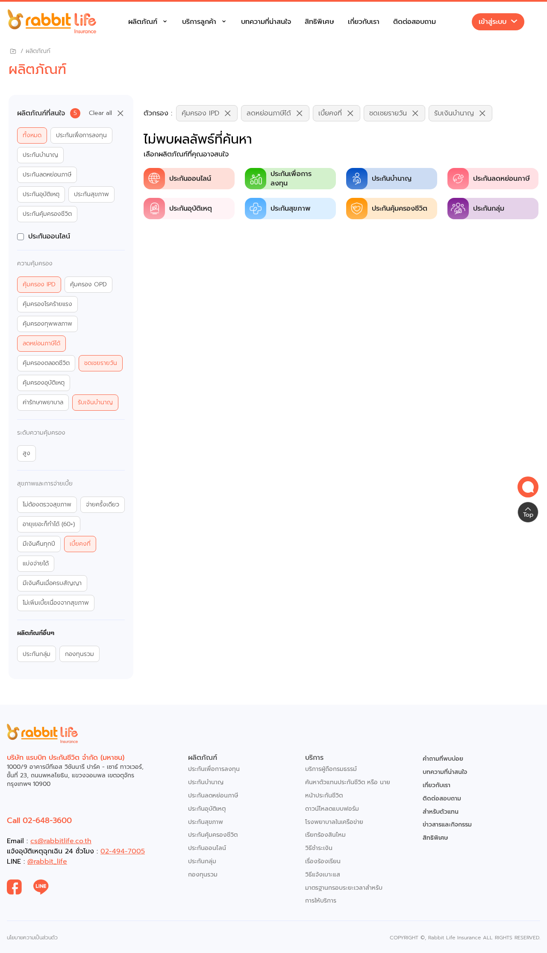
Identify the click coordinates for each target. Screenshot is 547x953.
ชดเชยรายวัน (100, 363)
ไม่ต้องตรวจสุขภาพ (47, 504)
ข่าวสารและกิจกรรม (447, 824)
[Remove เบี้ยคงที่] (348, 113)
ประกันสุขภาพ (91, 194)
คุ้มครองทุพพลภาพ (47, 324)
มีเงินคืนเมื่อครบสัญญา (52, 583)
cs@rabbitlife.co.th (60, 841)
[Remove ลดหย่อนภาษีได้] (297, 113)
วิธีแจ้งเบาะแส (322, 874)
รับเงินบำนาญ (95, 402)
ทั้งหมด (32, 135)
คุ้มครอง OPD (88, 284)
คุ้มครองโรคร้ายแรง (47, 304)
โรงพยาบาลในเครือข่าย (334, 822)
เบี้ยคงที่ (80, 544)
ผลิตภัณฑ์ (142, 22)
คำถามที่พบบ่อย (443, 758)
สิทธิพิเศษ (319, 22)
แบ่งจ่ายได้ (36, 563)
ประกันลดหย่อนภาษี (47, 175)
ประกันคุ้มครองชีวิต (47, 214)
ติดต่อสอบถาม (414, 22)
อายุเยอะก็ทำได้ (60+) (49, 524)
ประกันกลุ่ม (36, 654)
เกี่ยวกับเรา (363, 22)
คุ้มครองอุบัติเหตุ (44, 383)
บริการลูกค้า (199, 22)
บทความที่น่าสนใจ (266, 22)
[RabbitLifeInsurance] (20, 887)
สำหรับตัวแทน (441, 811)
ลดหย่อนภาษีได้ (41, 343)
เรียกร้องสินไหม (325, 834)
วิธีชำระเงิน (318, 848)
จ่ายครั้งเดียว (102, 504)
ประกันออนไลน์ (49, 236)
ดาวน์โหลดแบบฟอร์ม (332, 808)
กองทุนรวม (79, 654)
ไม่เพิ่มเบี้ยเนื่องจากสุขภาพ (56, 603)
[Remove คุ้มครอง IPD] (225, 113)
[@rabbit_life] (46, 887)
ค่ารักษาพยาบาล (43, 402)
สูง (26, 453)
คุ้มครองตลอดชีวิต (46, 363)
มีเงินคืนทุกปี (39, 544)
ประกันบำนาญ (40, 155)
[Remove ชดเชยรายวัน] (413, 113)
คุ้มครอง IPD (39, 284)
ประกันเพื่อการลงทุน (81, 135)
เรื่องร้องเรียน (323, 861)
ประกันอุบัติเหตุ (41, 194)
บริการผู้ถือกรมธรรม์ (331, 769)
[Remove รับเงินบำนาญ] (480, 113)
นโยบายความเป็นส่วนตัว (32, 937)
